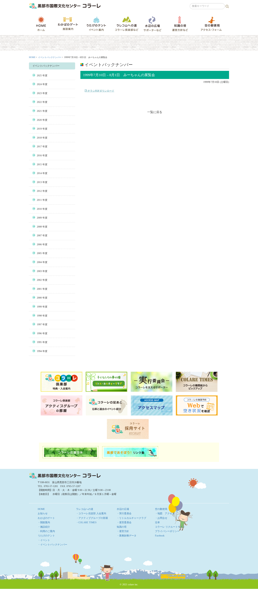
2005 (39, 253)
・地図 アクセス (165, 513)
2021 (39, 111)
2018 (39, 137)
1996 (39, 333)
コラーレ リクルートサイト (170, 527)
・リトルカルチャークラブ (131, 518)
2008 (39, 226)
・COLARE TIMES (86, 522)
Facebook (159, 535)
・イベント (44, 540)
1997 (39, 324)
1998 (39, 315)
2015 (39, 164)
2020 (39, 120)
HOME (41, 23)
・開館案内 (44, 522)
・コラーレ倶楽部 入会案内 (91, 513)
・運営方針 (123, 531)
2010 (39, 209)
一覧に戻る (154, 112)
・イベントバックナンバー (52, 544)
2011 (39, 200)
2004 (39, 262)
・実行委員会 (124, 513)
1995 (39, 342)
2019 (39, 128)
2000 (39, 297)
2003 (39, 271)
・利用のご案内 (46, 531)
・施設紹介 (44, 527)
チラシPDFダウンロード (100, 90)
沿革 (157, 522)
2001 (39, 289)
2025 (39, 75)
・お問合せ (161, 518)
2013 (39, 182)
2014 (39, 173)
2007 (39, 235)
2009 (39, 217)
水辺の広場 (152, 23)
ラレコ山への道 (126, 23)
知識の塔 (180, 23)
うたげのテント (96, 23)
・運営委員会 (124, 522)
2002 (39, 280)
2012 (39, 191)
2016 (39, 155)
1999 (39, 306)
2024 (39, 84)
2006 (39, 244)
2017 (39, 146)
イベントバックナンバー (49, 57)
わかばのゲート (68, 23)
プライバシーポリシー (167, 531)
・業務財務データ (126, 535)
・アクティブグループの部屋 (92, 518)
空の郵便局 (211, 23)
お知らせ (43, 513)
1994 (39, 351)
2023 (39, 93)
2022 (39, 102)
